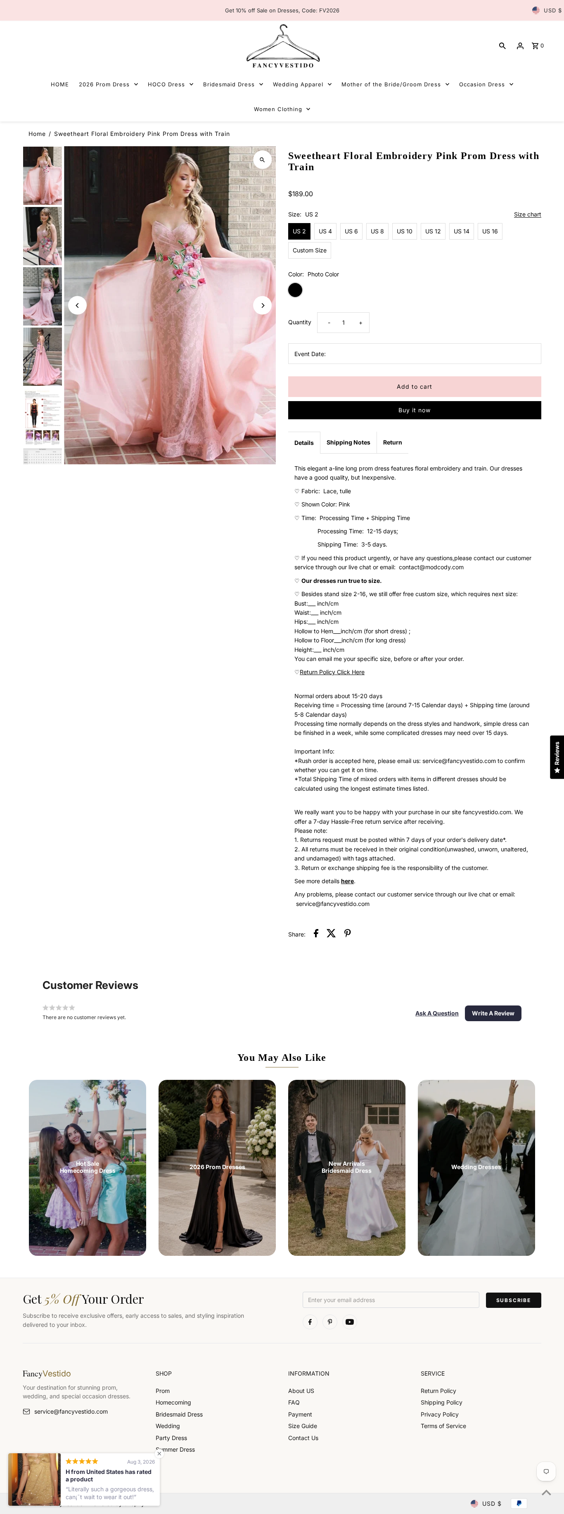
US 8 (377, 231)
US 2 (299, 231)
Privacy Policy (440, 1414)
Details (304, 442)
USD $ (553, 10)
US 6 (351, 231)
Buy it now (414, 410)
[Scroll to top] (546, 1492)
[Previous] (77, 305)
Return (392, 442)
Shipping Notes (348, 442)
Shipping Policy (441, 1402)
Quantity (299, 322)
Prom (163, 1390)
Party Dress (171, 1437)
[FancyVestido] (282, 46)
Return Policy (438, 1390)
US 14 (461, 231)
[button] (437, 1013)
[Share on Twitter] (331, 934)
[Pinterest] (329, 1321)
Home (37, 133)
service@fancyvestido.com (71, 1411)
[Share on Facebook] (316, 934)
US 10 (404, 231)
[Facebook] (310, 1321)
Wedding (168, 1425)
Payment (300, 1414)
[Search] (502, 46)
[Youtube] (349, 1321)
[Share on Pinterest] (347, 934)
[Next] (262, 305)
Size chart (527, 215)
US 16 (490, 231)
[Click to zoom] (262, 159)
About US (301, 1390)
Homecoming (173, 1402)
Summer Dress (175, 1449)
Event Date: (310, 353)
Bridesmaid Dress (179, 1414)
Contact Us (303, 1437)
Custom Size (310, 250)
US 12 (433, 231)
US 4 (325, 231)
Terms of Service (443, 1425)
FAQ (294, 1402)
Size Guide (302, 1425)
